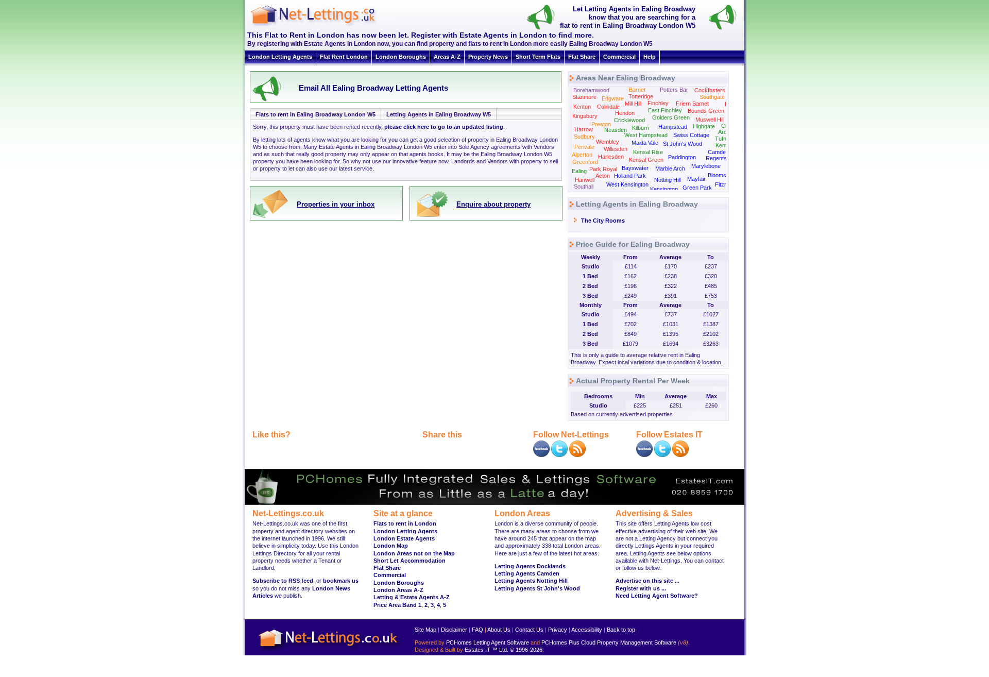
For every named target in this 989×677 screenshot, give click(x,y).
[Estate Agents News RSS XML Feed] (680, 455)
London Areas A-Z (398, 590)
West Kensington (627, 184)
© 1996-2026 (526, 650)
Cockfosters (709, 90)
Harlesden (611, 157)
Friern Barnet (692, 103)
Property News (488, 57)
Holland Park (630, 176)
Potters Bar (674, 90)
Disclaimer (454, 630)
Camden (718, 152)
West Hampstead (646, 135)
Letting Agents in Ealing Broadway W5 (438, 114)
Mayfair (696, 179)
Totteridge (640, 96)
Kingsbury (585, 116)
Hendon (625, 113)
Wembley (607, 142)
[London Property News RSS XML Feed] (577, 455)
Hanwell (584, 180)
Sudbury (584, 136)
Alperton (582, 154)
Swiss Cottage (691, 135)
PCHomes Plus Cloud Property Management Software (608, 642)
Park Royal (603, 169)
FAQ (477, 630)
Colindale (608, 107)
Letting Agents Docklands (530, 566)
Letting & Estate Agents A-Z (411, 597)
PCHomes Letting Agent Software (487, 642)
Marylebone (706, 166)
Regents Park (723, 158)
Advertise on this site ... (647, 581)
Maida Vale (645, 143)
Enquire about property (493, 204)
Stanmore (584, 97)
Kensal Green (646, 160)
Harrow (583, 129)
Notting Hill (667, 180)
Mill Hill (633, 103)
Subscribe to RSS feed (282, 581)
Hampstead (672, 127)
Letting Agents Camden (526, 573)
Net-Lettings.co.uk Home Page (329, 651)
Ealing (579, 171)
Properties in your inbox (335, 204)
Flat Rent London (344, 57)
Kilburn (640, 128)
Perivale (584, 147)
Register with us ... (641, 588)
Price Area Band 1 (397, 605)
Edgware (613, 98)
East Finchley (665, 110)
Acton (602, 176)
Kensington (664, 189)
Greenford (585, 162)
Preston (601, 124)
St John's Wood (682, 144)
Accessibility (586, 630)
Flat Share (581, 57)
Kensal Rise (648, 152)
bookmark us (341, 581)
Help (649, 57)
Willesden (615, 149)
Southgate (712, 97)
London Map (390, 546)
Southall (583, 186)
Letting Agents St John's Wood (537, 588)
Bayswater (635, 168)
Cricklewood (629, 120)
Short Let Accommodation (409, 560)
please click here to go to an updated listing (443, 127)
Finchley (658, 103)
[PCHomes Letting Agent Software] (494, 503)
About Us (498, 630)
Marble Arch (670, 168)
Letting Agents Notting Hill (531, 581)
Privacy (557, 630)
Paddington (682, 157)
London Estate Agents (404, 538)
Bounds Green (706, 111)
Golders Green (671, 117)
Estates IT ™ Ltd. (486, 650)
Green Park (697, 187)
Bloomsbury (723, 175)
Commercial (619, 57)
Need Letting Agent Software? (657, 596)
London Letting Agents (280, 57)
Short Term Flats (538, 57)
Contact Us (529, 630)
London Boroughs (401, 57)
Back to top (621, 630)
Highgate (704, 126)
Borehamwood (591, 90)
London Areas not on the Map (414, 553)
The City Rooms (603, 220)
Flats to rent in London (404, 523)
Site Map (425, 630)
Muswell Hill (709, 119)
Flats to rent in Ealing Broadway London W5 (315, 114)
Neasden (615, 130)
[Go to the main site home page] (322, 25)
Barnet (637, 90)
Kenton (582, 107)
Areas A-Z (447, 57)
